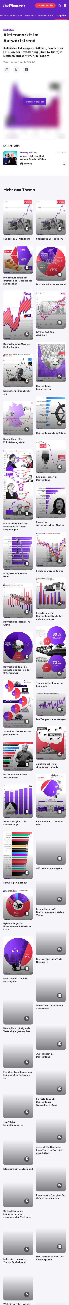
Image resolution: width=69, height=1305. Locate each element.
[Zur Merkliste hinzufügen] (16, 69)
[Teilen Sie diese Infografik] (6, 69)
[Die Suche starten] (59, 5)
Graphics (8, 29)
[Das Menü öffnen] (65, 5)
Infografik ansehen (34, 101)
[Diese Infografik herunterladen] (26, 69)
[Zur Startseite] (14, 5)
